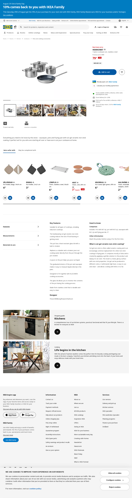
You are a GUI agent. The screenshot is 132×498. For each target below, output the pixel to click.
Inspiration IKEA (79, 419)
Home (4, 38)
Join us (76, 407)
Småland (105, 427)
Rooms (12, 38)
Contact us (49, 399)
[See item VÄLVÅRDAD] (13, 169)
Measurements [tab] (8, 236)
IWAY (75, 458)
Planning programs (109, 419)
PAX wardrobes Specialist (111, 415)
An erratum (49, 446)
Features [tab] (6, 227)
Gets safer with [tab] (9, 150)
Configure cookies (113, 480)
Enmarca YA (65, 20)
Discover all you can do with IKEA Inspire (16, 409)
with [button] (107, 82)
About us (77, 399)
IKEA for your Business (43, 20)
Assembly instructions (53, 434)
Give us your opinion (52, 450)
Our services (107, 399)
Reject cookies (115, 487)
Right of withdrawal (52, 427)
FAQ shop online (51, 423)
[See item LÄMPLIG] (59, 169)
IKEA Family (32, 20)
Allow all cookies (114, 473)
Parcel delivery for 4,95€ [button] (103, 97)
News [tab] (45, 33)
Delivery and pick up (109, 403)
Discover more (8, 435)
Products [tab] (10, 33)
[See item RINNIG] (36, 169)
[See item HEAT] (82, 169)
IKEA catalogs (78, 415)
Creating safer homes (81, 438)
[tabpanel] (89, 262)
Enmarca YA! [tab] (114, 33)
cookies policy (35, 489)
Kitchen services (108, 407)
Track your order (51, 403)
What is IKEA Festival (81, 462)
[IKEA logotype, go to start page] (7, 27)
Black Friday (78, 454)
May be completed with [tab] (27, 150)
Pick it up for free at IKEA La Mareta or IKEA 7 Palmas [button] (109, 101)
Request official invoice (53, 411)
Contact (108, 20)
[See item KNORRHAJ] (105, 169)
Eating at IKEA (56, 20)
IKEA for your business (81, 431)
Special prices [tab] (75, 33)
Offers (76, 423)
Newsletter (78, 442)
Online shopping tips (52, 419)
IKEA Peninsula (79, 450)
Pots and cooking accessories (41, 38)
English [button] (124, 20)
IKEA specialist (107, 411)
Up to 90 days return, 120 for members (108, 105)
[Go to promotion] (17, 27)
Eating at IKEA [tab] (101, 33)
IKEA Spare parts (51, 438)
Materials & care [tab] (9, 245)
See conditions (8, 15)
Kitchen (19, 38)
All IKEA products (80, 411)
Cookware (27, 38)
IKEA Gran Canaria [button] (11, 20)
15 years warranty (8, 127)
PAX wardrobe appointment (96, 20)
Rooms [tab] (22, 33)
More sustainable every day (83, 434)
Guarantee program (52, 431)
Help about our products (54, 415)
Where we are (78, 403)
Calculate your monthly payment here (108, 86)
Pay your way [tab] (88, 33)
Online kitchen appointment (78, 20)
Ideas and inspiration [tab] (59, 33)
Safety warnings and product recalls (58, 442)
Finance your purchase (110, 423)
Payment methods (52, 407)
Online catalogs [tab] (34, 33)
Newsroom (78, 446)
